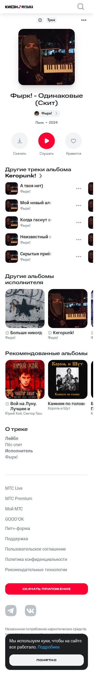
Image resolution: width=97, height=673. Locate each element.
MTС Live (14, 488)
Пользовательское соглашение (35, 549)
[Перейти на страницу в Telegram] (11, 610)
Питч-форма (17, 529)
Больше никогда (27, 332)
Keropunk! (63, 332)
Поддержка (16, 539)
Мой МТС (14, 509)
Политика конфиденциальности (36, 559)
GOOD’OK (14, 519)
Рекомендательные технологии (36, 570)
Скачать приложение (47, 589)
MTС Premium (18, 499)
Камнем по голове (67, 403)
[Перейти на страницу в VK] (30, 610)
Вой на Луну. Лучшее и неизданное (23, 406)
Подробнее (49, 647)
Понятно (46, 660)
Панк (39, 122)
